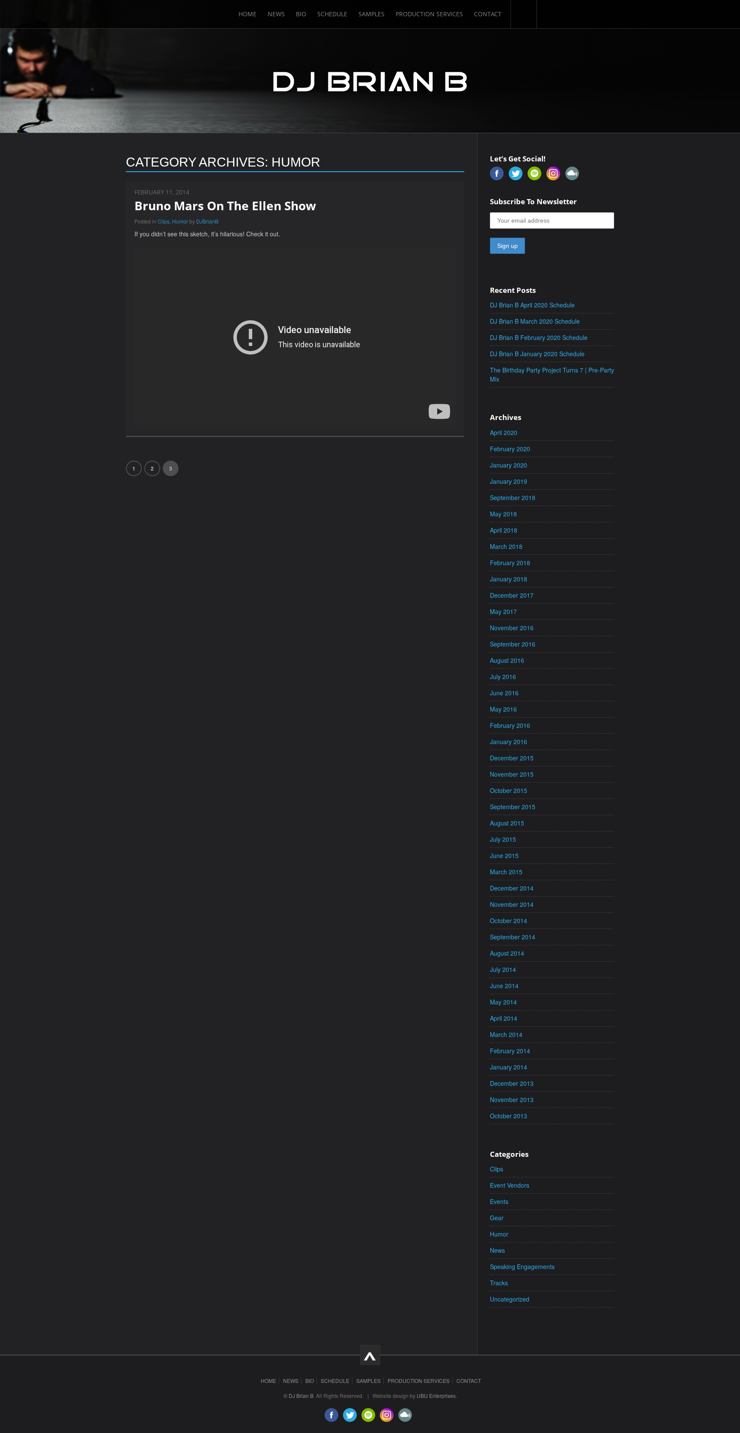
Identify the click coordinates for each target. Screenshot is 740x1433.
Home (248, 14)
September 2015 (512, 806)
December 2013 (512, 1083)
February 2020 (510, 448)
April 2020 (503, 432)
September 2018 (512, 497)
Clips (164, 221)
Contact (487, 14)
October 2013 (508, 1115)
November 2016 (512, 627)
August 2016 (507, 660)
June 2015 (504, 855)
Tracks (499, 1282)
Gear (497, 1217)
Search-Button (523, 14)
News (276, 14)
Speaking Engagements (522, 1266)
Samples (371, 14)
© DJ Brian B (298, 1395)
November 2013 (512, 1099)
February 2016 (510, 725)
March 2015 (506, 871)
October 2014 (508, 920)
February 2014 (510, 1050)
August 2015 (507, 823)
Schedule (332, 14)
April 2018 (503, 530)
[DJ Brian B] (370, 80)
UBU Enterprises (436, 1395)
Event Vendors (509, 1185)
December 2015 (512, 758)
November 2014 (512, 904)
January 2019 (508, 481)
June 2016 (504, 692)
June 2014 (504, 985)
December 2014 (512, 888)
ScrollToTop (370, 1355)
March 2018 (506, 546)
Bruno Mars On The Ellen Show (225, 205)
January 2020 (508, 465)
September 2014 (512, 936)
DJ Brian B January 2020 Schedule (537, 353)
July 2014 (503, 969)
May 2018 (503, 513)
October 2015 (508, 790)
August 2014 (507, 953)
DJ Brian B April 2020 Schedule (532, 305)
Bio (301, 14)
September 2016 (512, 644)
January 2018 (508, 579)
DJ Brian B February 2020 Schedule (539, 337)
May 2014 (503, 1002)
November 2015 (512, 774)
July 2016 (503, 676)
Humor (180, 221)
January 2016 (508, 741)
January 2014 (508, 1067)
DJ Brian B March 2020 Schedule (535, 321)
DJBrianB (207, 221)
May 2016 (503, 709)
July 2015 (503, 839)
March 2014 (506, 1034)
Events (499, 1201)
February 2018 (510, 562)
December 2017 (512, 595)
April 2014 (503, 1018)
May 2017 (503, 611)
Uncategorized (509, 1299)
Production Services (429, 14)
